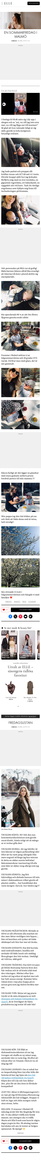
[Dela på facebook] (10, 616)
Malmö (17, 602)
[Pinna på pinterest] (20, 616)
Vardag (14, 41)
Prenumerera (33, 3)
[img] (5, 610)
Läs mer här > (32, 716)
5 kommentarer (25, 1141)
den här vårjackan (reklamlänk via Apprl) (18, 1076)
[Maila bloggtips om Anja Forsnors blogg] (25, 616)
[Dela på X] (15, 616)
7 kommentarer (25, 610)
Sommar (32, 602)
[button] (9, 644)
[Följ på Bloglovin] (30, 616)
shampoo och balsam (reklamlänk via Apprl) (19, 1000)
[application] (20, 104)
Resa (24, 602)
